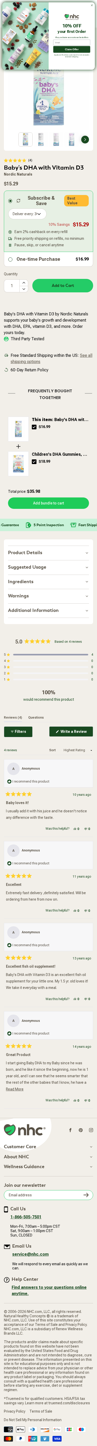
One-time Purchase (38, 259)
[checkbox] (34, 427)
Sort (52, 750)
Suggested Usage (27, 567)
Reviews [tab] (13, 717)
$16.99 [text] (44, 427)
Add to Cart (63, 285)
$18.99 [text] (44, 461)
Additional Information (33, 610)
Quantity (11, 274)
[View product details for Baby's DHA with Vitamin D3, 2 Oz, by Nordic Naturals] (18, 429)
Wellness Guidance (24, 1167)
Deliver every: (23, 214)
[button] (18, 160)
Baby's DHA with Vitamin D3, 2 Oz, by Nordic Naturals (59, 420)
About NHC (16, 1157)
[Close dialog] (92, 5)
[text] (48, 393)
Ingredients (20, 582)
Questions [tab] (36, 717)
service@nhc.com (30, 1254)
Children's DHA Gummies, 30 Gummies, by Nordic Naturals (60, 455)
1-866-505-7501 (25, 1216)
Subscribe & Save (41, 200)
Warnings (18, 596)
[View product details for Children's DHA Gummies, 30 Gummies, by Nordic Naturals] (18, 463)
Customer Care (20, 1147)
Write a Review (76, 733)
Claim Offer (71, 49)
